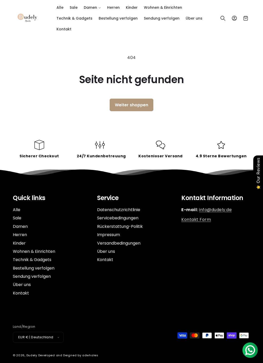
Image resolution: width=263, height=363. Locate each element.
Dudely (31, 355)
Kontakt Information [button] (212, 198)
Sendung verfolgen (32, 276)
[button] (92, 7)
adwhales (90, 355)
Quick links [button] (29, 198)
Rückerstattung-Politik (120, 226)
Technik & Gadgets (32, 260)
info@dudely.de (215, 210)
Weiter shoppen (131, 105)
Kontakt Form (196, 219)
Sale (17, 218)
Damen (20, 226)
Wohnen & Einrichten (34, 251)
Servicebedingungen (117, 218)
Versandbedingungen (118, 243)
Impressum (108, 235)
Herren (20, 235)
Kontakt (21, 293)
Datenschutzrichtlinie (118, 210)
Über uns (22, 285)
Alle (16, 210)
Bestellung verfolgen (33, 268)
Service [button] (108, 198)
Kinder (19, 243)
